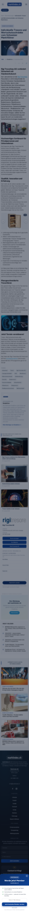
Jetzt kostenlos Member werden (14, 904)
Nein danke (14, 907)
